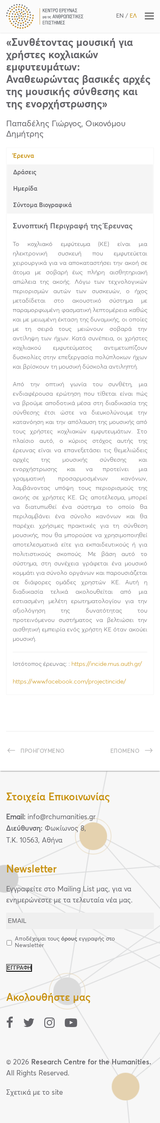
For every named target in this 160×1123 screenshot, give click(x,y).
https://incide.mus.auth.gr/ (106, 664)
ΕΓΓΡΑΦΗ (19, 968)
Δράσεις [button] (25, 172)
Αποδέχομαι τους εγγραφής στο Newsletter (65, 942)
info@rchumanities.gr (61, 817)
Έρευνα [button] (23, 156)
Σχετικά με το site (34, 1092)
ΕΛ (133, 16)
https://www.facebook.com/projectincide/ (70, 682)
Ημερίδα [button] (25, 189)
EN (120, 16)
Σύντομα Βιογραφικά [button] (42, 205)
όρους (69, 939)
